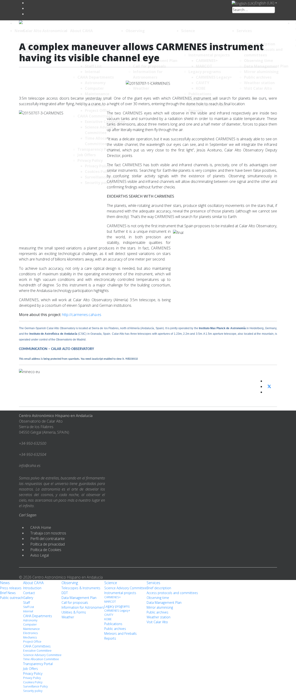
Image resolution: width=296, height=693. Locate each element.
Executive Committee (37, 651)
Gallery (28, 597)
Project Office (32, 642)
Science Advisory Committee (42, 655)
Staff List (28, 607)
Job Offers (30, 668)
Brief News (8, 593)
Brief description (159, 588)
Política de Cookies (45, 549)
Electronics (30, 633)
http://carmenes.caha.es (81, 314)
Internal (28, 611)
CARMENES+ (112, 597)
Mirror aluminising (160, 607)
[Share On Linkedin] (266, 392)
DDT (65, 593)
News (20, 30)
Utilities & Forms (74, 612)
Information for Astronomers (83, 607)
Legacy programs (117, 606)
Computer (30, 624)
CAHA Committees (37, 646)
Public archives (115, 628)
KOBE (108, 619)
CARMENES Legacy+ (117, 611)
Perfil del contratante (47, 538)
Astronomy (30, 620)
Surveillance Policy (35, 686)
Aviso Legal (39, 555)
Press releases (11, 588)
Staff (26, 602)
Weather (68, 617)
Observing (135, 30)
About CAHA (81, 30)
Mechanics (30, 637)
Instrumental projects (120, 593)
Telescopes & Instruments (81, 588)
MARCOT (110, 602)
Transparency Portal (38, 664)
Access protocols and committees (172, 593)
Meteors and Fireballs (120, 633)
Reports (110, 638)
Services (244, 30)
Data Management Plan (79, 597)
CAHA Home (40, 527)
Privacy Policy (32, 673)
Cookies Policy (33, 682)
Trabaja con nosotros (48, 533)
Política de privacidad (47, 544)
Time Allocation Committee (41, 659)
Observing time (158, 597)
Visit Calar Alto (157, 622)
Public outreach (11, 597)
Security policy (33, 691)
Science (188, 30)
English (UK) (264, 3)
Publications (113, 624)
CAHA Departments (37, 616)
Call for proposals (75, 602)
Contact (29, 593)
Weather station (158, 617)
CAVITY (108, 615)
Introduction (32, 588)
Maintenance (31, 629)
